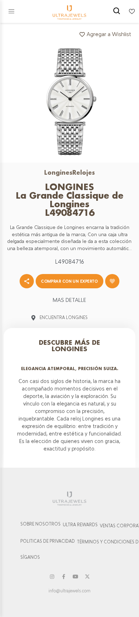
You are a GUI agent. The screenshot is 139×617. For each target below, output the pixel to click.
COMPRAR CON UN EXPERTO (69, 281)
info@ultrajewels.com (69, 590)
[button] (11, 11)
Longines (58, 172)
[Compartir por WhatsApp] (27, 281)
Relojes (83, 172)
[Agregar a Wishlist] (112, 281)
